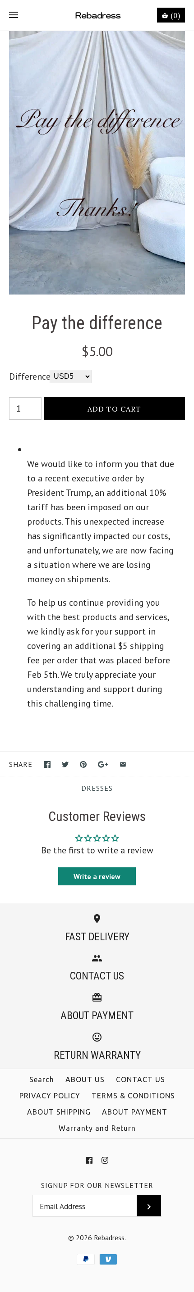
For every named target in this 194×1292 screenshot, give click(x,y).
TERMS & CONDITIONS (133, 1096)
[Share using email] (123, 764)
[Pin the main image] (83, 764)
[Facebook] (89, 1160)
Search (41, 1079)
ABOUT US (85, 1079)
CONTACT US (140, 1079)
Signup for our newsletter (97, 1185)
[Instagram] (105, 1160)
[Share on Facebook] (47, 764)
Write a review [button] (97, 876)
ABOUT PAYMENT (134, 1112)
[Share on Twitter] (65, 764)
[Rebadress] (97, 15)
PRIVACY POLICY (49, 1096)
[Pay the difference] (97, 38)
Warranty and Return (97, 1128)
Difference (29, 376)
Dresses (97, 788)
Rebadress (109, 1237)
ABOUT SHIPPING (59, 1112)
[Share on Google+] (103, 764)
